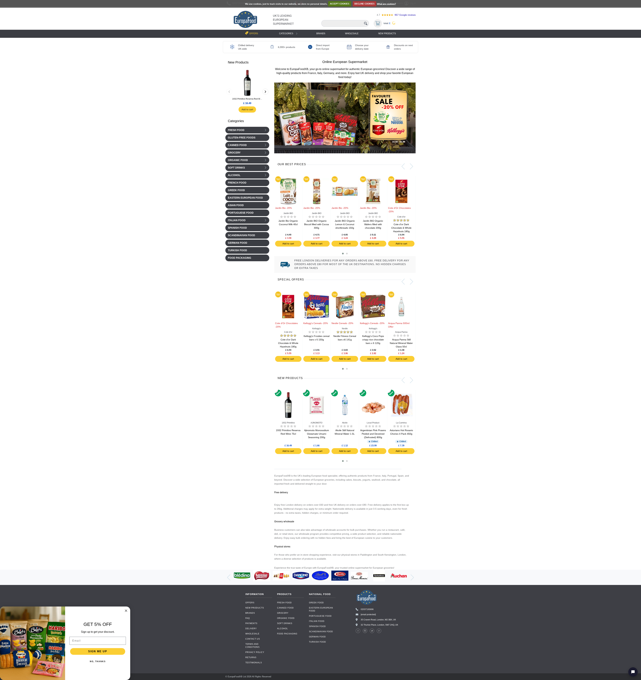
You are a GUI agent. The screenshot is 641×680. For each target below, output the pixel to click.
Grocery (234, 152)
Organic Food (238, 160)
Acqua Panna (401, 332)
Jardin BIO (288, 213)
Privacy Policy (254, 652)
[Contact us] (633, 672)
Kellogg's (316, 328)
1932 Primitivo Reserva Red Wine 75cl (247, 99)
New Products (387, 33)
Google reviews (405, 15)
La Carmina (401, 423)
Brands (320, 33)
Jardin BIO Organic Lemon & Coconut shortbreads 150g (345, 224)
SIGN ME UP (97, 651)
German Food (317, 637)
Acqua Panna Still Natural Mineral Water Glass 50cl (401, 343)
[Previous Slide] (403, 166)
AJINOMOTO (316, 423)
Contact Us (252, 639)
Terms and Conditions (252, 645)
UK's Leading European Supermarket (283, 19)
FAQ (247, 618)
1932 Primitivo (288, 423)
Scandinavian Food (321, 631)
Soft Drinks (236, 167)
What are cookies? (386, 4)
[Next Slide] (411, 166)
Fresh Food (236, 130)
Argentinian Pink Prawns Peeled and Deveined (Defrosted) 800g (373, 434)
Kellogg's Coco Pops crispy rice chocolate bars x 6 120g (373, 339)
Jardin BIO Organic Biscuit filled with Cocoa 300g (316, 224)
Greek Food (316, 602)
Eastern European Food (321, 609)
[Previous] (229, 92)
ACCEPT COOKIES (339, 4)
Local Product (373, 423)
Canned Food (237, 145)
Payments (251, 623)
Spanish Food (317, 626)
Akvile (345, 423)
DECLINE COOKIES (364, 4)
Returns (250, 657)
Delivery (251, 628)
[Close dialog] (126, 610)
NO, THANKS (98, 661)
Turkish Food (317, 642)
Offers (249, 602)
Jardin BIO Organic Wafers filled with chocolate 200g (373, 224)
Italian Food (237, 220)
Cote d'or (401, 217)
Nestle (345, 328)
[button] (343, 253)
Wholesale (352, 33)
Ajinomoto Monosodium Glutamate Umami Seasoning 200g (316, 434)
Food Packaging (287, 634)
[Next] (265, 92)
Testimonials (253, 662)
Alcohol (234, 175)
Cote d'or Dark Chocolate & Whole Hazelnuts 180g (401, 228)
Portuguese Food (320, 616)
